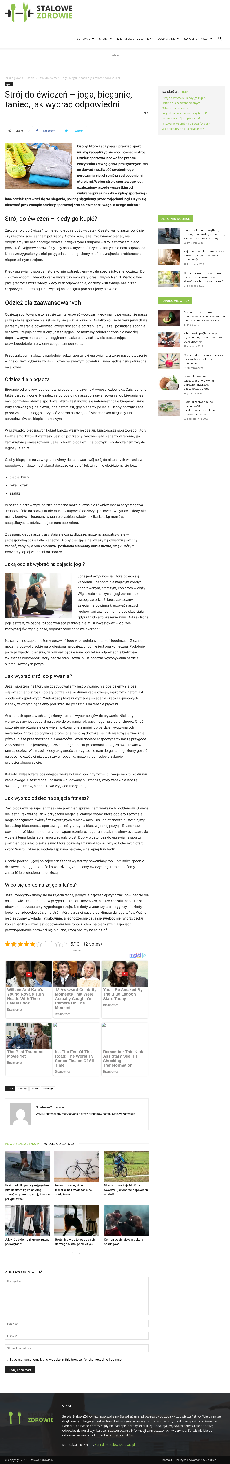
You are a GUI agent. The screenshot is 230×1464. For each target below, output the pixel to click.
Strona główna (14, 78)
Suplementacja (196, 38)
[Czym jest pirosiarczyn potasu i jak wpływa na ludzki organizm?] (169, 361)
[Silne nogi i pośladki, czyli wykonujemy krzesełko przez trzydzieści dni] (169, 339)
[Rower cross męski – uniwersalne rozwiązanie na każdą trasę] (76, 1166)
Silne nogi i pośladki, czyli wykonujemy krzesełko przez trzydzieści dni (203, 337)
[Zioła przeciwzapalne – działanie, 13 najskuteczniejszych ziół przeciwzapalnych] (169, 408)
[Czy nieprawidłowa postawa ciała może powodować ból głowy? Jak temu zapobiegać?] (169, 279)
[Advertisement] (115, 64)
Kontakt (167, 1460)
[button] (219, 39)
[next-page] (79, 1253)
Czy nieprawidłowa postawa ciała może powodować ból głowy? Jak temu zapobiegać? (203, 277)
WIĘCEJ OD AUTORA (59, 1143)
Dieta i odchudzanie (133, 38)
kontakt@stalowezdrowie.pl (115, 1444)
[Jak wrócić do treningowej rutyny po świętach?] (27, 1220)
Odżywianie (166, 38)
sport (30, 78)
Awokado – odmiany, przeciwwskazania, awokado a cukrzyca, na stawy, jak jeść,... (204, 316)
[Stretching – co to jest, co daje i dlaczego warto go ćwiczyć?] (76, 1220)
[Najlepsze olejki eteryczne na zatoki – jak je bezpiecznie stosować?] (169, 257)
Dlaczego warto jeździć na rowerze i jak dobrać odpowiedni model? (126, 1190)
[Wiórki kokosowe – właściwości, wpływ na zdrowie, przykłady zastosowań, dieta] (169, 382)
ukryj (185, 91)
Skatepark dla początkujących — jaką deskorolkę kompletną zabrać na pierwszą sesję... (204, 234)
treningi (48, 1088)
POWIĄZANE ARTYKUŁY (22, 1143)
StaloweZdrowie (50, 1107)
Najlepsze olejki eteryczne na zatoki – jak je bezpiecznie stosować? (204, 255)
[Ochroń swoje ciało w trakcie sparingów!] (126, 1220)
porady (22, 1088)
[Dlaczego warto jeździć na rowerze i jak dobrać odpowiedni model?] (126, 1166)
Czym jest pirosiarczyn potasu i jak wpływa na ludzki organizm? (204, 359)
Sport (104, 38)
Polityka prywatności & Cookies (196, 1460)
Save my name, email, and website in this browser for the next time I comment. (67, 1359)
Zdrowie (84, 38)
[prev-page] (72, 1253)
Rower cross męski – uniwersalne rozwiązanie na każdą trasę (73, 1190)
